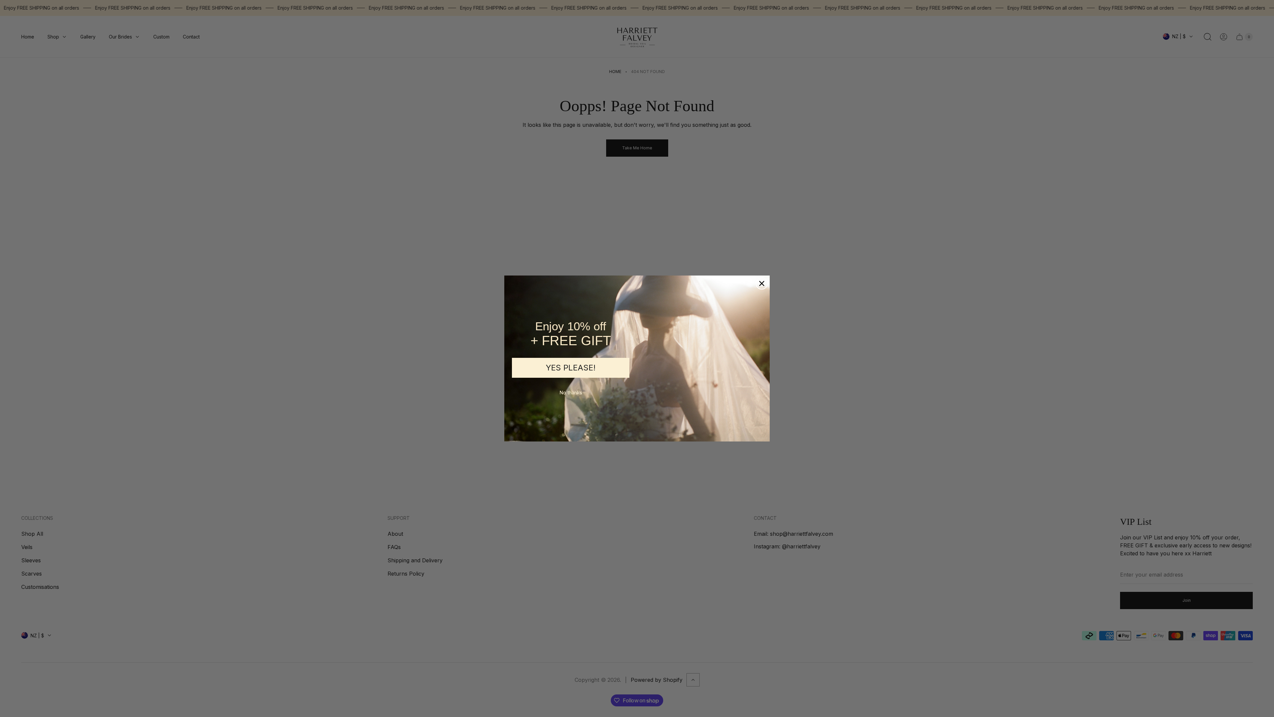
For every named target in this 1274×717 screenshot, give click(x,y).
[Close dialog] (761, 283)
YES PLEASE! (571, 367)
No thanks (570, 392)
